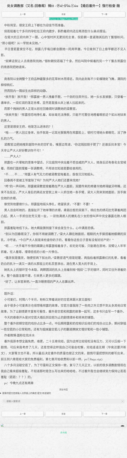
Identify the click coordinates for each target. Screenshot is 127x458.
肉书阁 (63, 432)
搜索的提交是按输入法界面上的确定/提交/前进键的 (26, 393)
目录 (63, 14)
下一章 (104, 14)
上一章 (23, 14)
